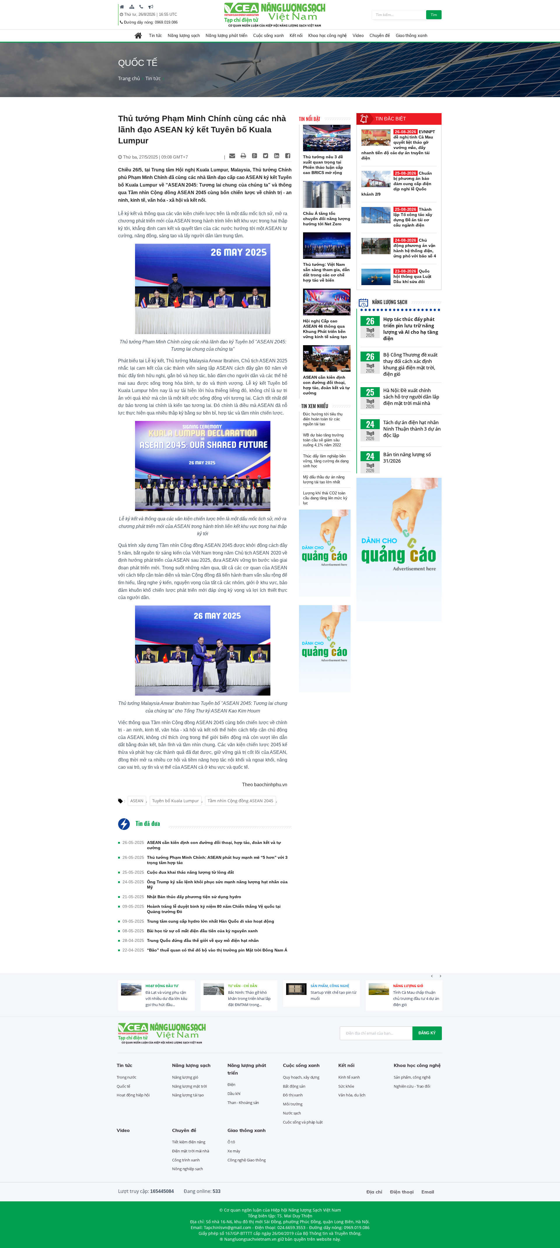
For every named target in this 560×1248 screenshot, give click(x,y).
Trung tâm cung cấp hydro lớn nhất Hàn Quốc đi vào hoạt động (210, 921)
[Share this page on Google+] (254, 156)
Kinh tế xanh (349, 1077)
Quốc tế (123, 1086)
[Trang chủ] (122, 6)
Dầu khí (234, 1093)
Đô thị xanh (293, 1095)
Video (358, 35)
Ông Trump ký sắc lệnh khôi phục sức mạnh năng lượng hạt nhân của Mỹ (217, 884)
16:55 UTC (168, 14)
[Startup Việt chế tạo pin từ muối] (296, 993)
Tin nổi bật (309, 118)
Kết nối (296, 35)
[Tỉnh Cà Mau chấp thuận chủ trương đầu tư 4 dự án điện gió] (379, 993)
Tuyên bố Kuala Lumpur (175, 800)
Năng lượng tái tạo (188, 1095)
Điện (231, 1084)
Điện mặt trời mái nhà (190, 1151)
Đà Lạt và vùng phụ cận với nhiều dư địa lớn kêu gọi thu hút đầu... (166, 998)
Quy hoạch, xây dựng (301, 1077)
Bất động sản (294, 1086)
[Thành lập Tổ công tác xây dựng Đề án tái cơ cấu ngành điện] (376, 215)
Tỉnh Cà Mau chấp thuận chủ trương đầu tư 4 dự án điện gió (416, 998)
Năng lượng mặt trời (189, 1086)
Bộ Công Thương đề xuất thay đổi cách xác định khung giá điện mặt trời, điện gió (410, 364)
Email (427, 1192)
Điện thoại (402, 1192)
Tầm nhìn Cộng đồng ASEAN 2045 (240, 800)
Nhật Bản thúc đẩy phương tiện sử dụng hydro (194, 896)
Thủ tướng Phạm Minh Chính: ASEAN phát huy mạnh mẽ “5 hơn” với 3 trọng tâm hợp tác (217, 860)
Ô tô (231, 1142)
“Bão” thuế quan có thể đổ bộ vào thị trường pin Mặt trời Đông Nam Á (217, 950)
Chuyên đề (380, 35)
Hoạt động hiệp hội (133, 1095)
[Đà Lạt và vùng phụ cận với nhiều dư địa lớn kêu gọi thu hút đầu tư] (131, 993)
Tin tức (155, 35)
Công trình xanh (186, 1160)
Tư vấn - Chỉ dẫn (242, 986)
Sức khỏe (346, 1086)
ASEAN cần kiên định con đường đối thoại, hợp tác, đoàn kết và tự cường (214, 845)
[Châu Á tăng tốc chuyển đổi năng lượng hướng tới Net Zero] (327, 194)
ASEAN (137, 800)
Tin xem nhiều (314, 406)
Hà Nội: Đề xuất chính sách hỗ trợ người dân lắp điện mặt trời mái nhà (411, 396)
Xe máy (234, 1151)
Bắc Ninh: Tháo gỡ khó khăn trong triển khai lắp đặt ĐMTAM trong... (249, 998)
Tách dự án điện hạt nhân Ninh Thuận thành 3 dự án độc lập (412, 428)
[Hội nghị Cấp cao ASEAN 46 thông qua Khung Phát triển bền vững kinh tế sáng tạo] (327, 302)
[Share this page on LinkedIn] (276, 156)
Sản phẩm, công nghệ (330, 986)
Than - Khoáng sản (243, 1102)
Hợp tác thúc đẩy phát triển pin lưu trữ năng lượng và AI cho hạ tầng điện (410, 329)
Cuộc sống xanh (268, 35)
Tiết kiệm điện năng (188, 1142)
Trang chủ (129, 78)
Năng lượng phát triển (226, 35)
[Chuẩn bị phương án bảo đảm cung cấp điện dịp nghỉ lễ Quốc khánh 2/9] (376, 179)
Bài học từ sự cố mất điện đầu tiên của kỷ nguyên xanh (202, 930)
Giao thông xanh (411, 35)
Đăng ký (427, 1033)
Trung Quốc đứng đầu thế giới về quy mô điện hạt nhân (203, 940)
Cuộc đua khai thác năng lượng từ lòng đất (190, 872)
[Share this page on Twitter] (265, 156)
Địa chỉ (374, 1192)
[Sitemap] (132, 6)
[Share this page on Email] (232, 156)
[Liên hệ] (141, 6)
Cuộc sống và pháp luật (303, 1122)
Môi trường (292, 1104)
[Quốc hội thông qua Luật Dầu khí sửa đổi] (376, 277)
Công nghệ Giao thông (247, 1160)
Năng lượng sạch (184, 35)
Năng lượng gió (408, 986)
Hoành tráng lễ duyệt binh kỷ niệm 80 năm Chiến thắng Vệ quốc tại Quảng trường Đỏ (214, 909)
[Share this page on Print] (243, 156)
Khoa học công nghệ (327, 35)
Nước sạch (292, 1113)
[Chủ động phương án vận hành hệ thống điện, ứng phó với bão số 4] (376, 246)
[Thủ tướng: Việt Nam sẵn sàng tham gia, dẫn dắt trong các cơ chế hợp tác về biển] (327, 245)
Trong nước (126, 1077)
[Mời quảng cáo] (150, 6)
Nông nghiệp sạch (187, 1168)
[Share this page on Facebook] (288, 156)
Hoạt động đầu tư (162, 986)
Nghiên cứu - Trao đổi (412, 1086)
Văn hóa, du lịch (351, 1095)
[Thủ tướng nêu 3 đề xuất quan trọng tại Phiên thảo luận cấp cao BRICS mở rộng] (327, 138)
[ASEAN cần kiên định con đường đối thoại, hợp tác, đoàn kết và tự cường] (327, 358)
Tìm (434, 14)
